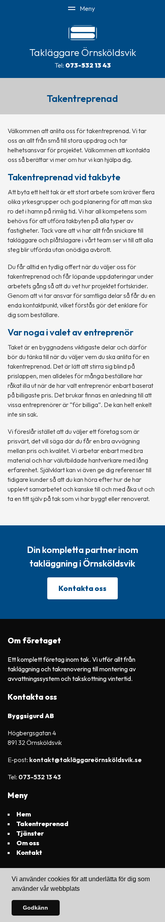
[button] (82, 889)
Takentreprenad (42, 824)
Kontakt (29, 852)
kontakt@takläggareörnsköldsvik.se (85, 760)
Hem (23, 814)
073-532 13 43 (88, 65)
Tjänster (30, 833)
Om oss (27, 843)
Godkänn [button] (35, 907)
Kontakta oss (82, 588)
